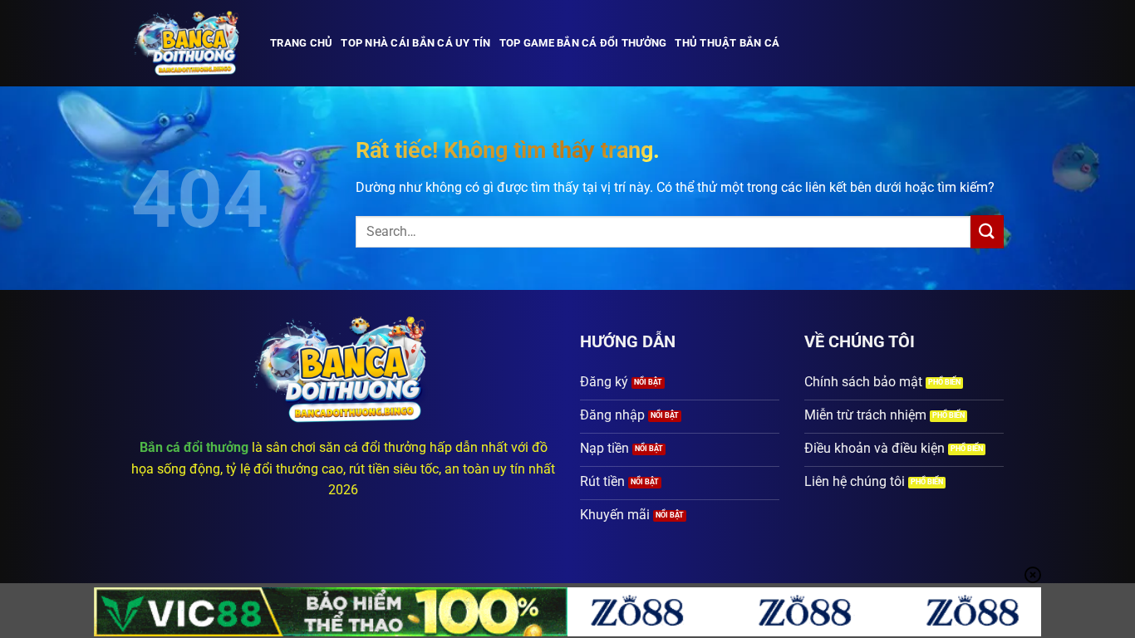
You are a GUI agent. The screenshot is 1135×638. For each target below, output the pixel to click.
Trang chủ (301, 43)
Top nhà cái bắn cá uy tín (415, 43)
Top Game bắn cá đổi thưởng (583, 43)
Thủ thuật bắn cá (727, 43)
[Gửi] (987, 231)
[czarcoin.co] (188, 43)
